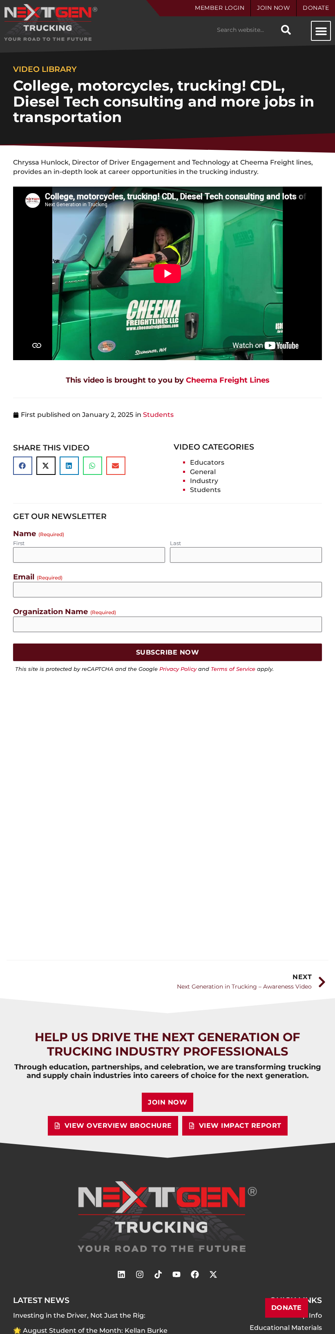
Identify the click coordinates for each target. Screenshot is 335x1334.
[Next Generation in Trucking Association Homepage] (168, 1216)
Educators (207, 462)
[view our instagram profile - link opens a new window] (140, 1274)
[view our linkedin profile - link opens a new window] (121, 1274)
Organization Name (64, 611)
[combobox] (245, 30)
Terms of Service (233, 669)
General (203, 472)
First (19, 543)
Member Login (219, 7)
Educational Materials (286, 1328)
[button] (321, 31)
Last (175, 543)
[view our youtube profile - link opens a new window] (176, 1274)
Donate (316, 7)
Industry (204, 481)
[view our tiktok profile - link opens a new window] (158, 1274)
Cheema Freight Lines (168, 380)
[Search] (286, 30)
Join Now (273, 7)
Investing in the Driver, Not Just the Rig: (80, 1315)
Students (158, 415)
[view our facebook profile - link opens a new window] (195, 1274)
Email (38, 576)
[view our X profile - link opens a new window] (213, 1274)
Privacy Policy (178, 669)
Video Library (45, 69)
